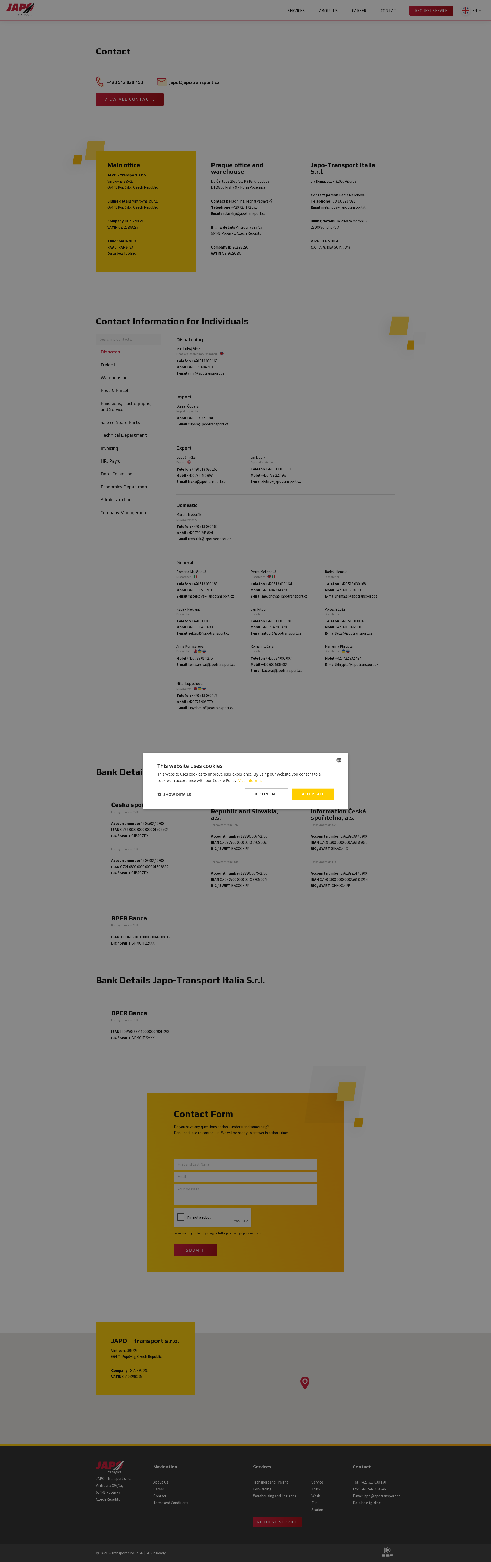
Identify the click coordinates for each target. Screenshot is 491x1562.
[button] (174, 794)
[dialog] (245, 781)
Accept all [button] (313, 794)
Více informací (250, 780)
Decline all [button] (266, 794)
